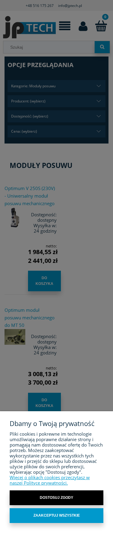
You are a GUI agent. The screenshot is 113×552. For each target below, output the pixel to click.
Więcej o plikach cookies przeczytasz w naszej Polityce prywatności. (50, 480)
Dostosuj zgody (56, 498)
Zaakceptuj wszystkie (56, 515)
